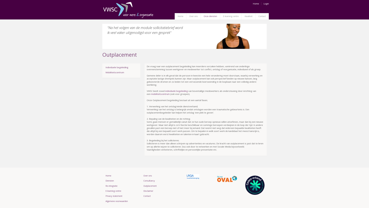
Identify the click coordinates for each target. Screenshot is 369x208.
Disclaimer (148, 191)
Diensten (110, 180)
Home (180, 16)
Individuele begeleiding (117, 67)
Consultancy (149, 180)
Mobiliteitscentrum (115, 72)
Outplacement (150, 186)
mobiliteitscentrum (160, 94)
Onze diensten (210, 16)
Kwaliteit (249, 16)
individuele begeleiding (176, 91)
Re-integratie (111, 186)
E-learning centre (231, 16)
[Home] (128, 10)
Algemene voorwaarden (117, 201)
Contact (262, 16)
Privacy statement (114, 196)
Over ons (193, 16)
